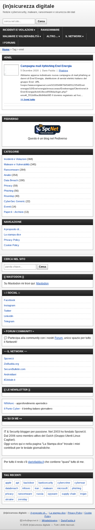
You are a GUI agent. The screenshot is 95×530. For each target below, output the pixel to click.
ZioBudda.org (11, 363)
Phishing (8, 190)
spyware (52, 493)
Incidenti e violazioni (18, 29)
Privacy (8, 185)
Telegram (9, 321)
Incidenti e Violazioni (15, 159)
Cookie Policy (11, 245)
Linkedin (8, 316)
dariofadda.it (36, 462)
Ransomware (50, 29)
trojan (83, 493)
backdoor (29, 482)
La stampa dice (12, 234)
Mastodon (42, 283)
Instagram (9, 305)
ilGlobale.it (9, 379)
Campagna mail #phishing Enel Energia (46, 66)
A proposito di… (12, 229)
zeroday (22, 499)
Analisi (7, 175)
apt (17, 482)
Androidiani (10, 374)
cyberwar (79, 482)
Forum (59, 338)
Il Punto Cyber (12, 408)
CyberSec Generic (14, 201)
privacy (9, 493)
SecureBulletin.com (14, 369)
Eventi (7, 206)
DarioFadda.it (68, 520)
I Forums (9, 42)
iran (37, 488)
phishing (76, 488)
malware (48, 488)
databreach (11, 488)
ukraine (9, 499)
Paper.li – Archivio (14, 212)
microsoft (62, 488)
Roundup (9, 196)
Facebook (9, 300)
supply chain (69, 493)
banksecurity (46, 482)
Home (5, 49)
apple (8, 482)
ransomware (25, 493)
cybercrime (63, 482)
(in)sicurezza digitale (28, 6)
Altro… (52, 36)
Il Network (73, 36)
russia (39, 493)
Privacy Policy (12, 239)
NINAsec (9, 403)
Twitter (7, 310)
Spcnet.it (9, 358)
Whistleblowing (49, 520)
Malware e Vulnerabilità (21, 36)
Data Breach (11, 180)
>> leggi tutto (28, 99)
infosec (26, 488)
